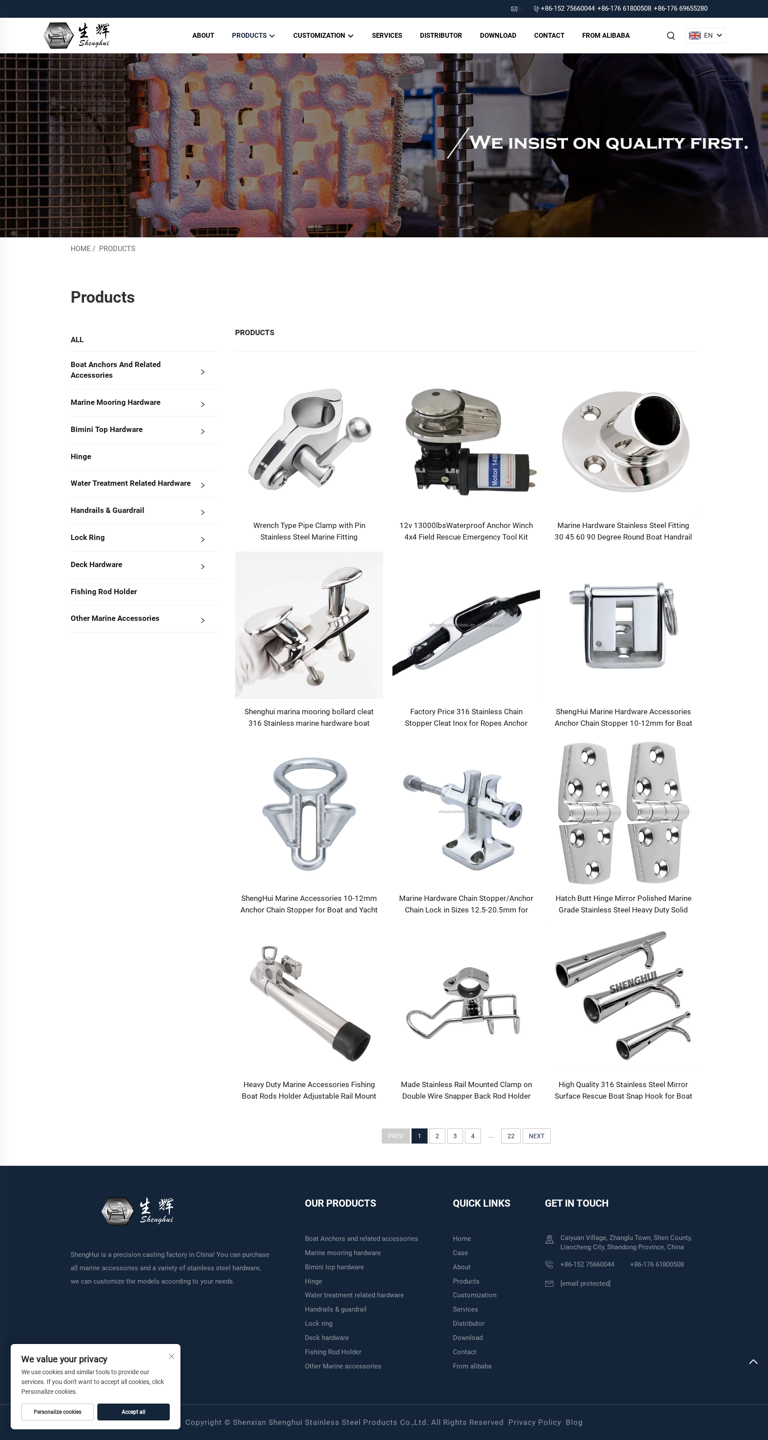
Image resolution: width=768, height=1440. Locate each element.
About (203, 36)
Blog (574, 1422)
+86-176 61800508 (624, 8)
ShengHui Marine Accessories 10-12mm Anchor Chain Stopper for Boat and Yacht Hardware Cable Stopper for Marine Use (309, 905)
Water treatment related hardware (131, 483)
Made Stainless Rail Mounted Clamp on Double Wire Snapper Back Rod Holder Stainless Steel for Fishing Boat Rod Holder (466, 1091)
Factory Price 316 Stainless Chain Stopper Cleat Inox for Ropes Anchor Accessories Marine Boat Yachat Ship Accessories (466, 718)
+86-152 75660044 (568, 8)
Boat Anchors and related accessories (116, 370)
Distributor (441, 36)
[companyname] (76, 35)
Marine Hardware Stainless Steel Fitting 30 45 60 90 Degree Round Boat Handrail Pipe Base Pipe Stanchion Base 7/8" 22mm (623, 532)
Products (250, 36)
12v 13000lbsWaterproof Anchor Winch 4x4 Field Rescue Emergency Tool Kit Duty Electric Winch (466, 532)
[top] (753, 1363)
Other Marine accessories (115, 618)
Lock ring (88, 537)
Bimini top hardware (107, 429)
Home (81, 248)
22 (511, 1136)
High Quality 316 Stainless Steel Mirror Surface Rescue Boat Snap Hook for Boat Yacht (623, 1091)
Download (498, 36)
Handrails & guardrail (107, 510)
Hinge (81, 456)
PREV (396, 1136)
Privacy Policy (534, 1422)
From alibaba (606, 36)
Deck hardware (96, 564)
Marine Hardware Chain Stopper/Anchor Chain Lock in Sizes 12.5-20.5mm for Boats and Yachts (466, 905)
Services (387, 36)
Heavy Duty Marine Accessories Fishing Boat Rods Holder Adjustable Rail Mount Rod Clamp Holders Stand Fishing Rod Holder (309, 1091)
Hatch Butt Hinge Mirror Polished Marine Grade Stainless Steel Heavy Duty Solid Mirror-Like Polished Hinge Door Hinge (624, 905)
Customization (320, 36)
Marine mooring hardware (115, 402)
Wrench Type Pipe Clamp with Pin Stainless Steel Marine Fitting (309, 531)
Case (460, 1253)
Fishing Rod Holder (104, 591)
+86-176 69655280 (681, 8)
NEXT (536, 1136)
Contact (549, 36)
